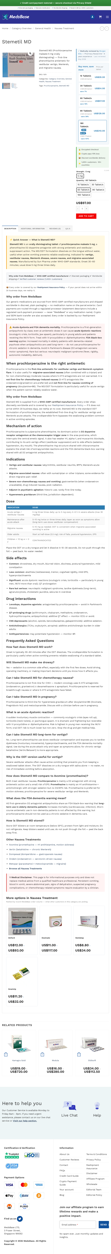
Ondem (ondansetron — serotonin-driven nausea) (35, 859)
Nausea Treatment (64, 28)
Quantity (80, 180)
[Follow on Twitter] (20, 1219)
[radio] (80, 176)
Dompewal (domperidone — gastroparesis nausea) (35, 854)
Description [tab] (10, 229)
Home (5, 28)
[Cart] (100, 17)
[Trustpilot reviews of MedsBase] (14, 1155)
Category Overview (22, 28)
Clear (106, 170)
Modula (55, 1060)
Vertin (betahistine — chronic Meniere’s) (30, 849)
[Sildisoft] (92, 1043)
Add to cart (86, 216)
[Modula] (55, 1043)
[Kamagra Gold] (19, 1043)
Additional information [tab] (33, 229)
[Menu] (107, 17)
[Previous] (2, 1054)
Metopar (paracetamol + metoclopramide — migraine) (37, 864)
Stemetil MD (64, 86)
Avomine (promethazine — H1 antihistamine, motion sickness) (41, 844)
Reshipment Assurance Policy (67, 405)
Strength (80, 172)
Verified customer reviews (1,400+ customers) (41, 279)
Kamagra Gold (19, 1060)
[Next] (109, 1054)
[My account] (92, 17)
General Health (43, 28)
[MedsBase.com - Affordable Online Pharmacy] (15, 17)
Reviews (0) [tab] (55, 229)
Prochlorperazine (51, 86)
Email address (70, 1224)
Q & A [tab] (68, 229)
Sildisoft (92, 1060)
